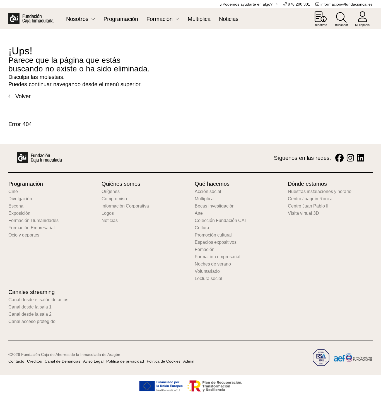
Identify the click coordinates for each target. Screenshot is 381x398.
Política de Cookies (163, 361)
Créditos (34, 361)
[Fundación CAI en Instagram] (350, 158)
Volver (23, 96)
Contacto (16, 361)
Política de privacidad (125, 361)
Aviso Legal (93, 361)
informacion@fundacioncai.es (346, 4)
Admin (188, 361)
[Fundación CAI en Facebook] (339, 158)
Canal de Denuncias (62, 361)
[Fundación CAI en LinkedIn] (360, 158)
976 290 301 (298, 4)
